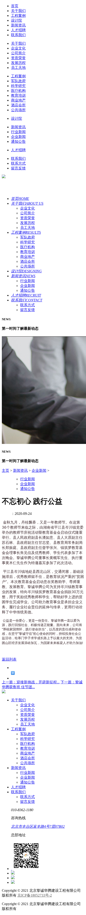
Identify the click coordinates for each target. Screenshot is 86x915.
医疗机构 (18, 91)
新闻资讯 (18, 25)
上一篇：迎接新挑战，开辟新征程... (31, 682)
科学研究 (18, 86)
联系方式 (18, 163)
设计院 (16, 20)
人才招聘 (18, 30)
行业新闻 (18, 132)
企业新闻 (18, 137)
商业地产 (18, 100)
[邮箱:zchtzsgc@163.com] (13, 882)
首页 (14, 6)
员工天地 (18, 68)
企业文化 (18, 48)
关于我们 (18, 11)
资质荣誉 (18, 58)
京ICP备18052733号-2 (34, 895)
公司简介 (18, 53)
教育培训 (18, 95)
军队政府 (18, 81)
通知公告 (18, 141)
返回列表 (9, 659)
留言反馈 (18, 168)
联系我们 (18, 35)
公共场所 (18, 110)
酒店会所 (18, 105)
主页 (5, 470)
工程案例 (18, 15)
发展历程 (18, 63)
